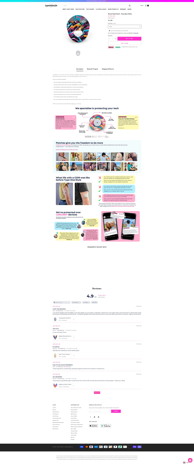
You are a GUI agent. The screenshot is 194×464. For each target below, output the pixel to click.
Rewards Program (92, 69)
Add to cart (129, 38)
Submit (116, 411)
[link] (97, 122)
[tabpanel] (97, 348)
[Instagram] (94, 417)
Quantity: (110, 35)
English (187, 462)
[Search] (129, 5)
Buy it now (124, 43)
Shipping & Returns (108, 69)
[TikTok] (98, 417)
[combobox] (95, 5)
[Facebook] (90, 417)
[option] (78, 28)
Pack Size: (112, 23)
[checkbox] (94, 302)
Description (79, 69)
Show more (97, 392)
